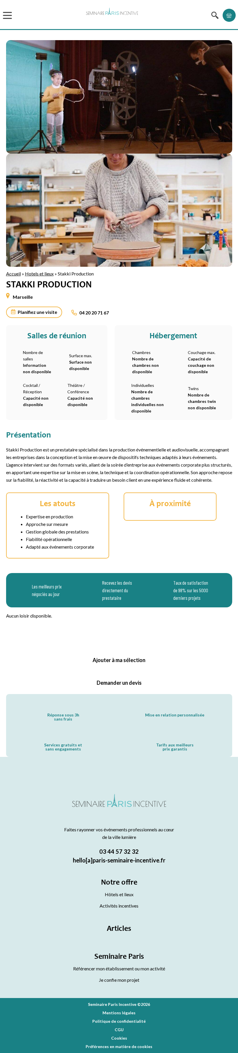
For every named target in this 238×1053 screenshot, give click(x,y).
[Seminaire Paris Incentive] (119, 807)
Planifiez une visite (37, 312)
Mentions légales (119, 1012)
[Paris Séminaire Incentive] (112, 15)
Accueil (13, 273)
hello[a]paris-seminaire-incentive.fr (119, 860)
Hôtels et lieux (119, 894)
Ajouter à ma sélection (119, 660)
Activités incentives (119, 905)
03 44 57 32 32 (119, 851)
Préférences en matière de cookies (119, 1046)
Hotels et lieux (39, 273)
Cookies (119, 1038)
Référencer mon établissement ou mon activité (119, 968)
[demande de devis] (229, 15)
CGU (119, 1029)
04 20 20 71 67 (94, 312)
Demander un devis (119, 683)
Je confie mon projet (119, 980)
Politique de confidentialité (119, 1021)
